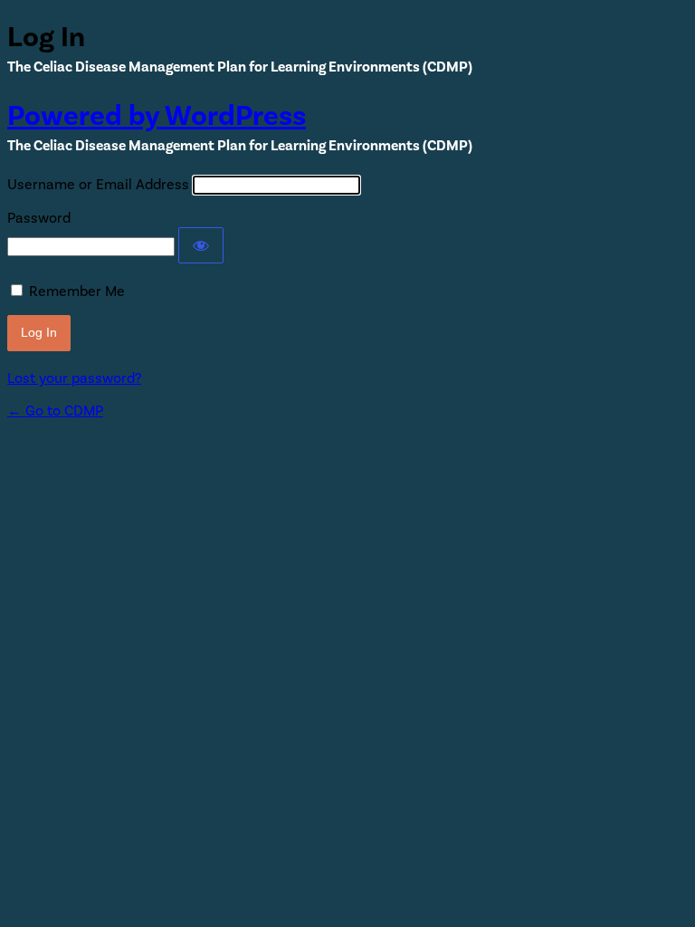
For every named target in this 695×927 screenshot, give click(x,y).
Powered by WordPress (156, 116)
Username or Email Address (98, 185)
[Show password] (201, 245)
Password (39, 218)
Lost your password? (74, 378)
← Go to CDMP (55, 411)
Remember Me (77, 291)
